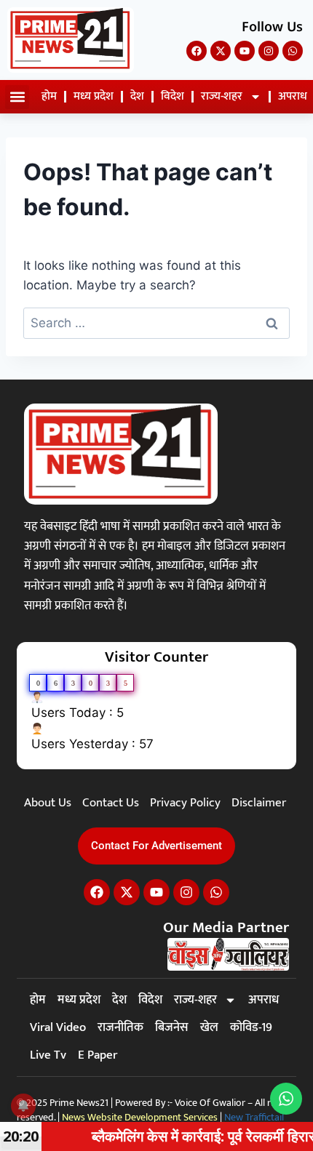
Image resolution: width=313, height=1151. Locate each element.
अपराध (263, 1000)
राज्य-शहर (221, 96)
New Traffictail (254, 1117)
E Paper (97, 1055)
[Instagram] (268, 51)
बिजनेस (172, 1027)
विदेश (172, 96)
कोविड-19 (251, 1027)
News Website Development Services (140, 1117)
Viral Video (58, 1027)
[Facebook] (196, 51)
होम (49, 96)
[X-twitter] (220, 51)
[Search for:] (156, 323)
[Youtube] (244, 51)
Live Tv (48, 1055)
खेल (209, 1027)
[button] (17, 97)
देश (137, 96)
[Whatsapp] (292, 51)
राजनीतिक (120, 1027)
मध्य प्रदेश (94, 96)
